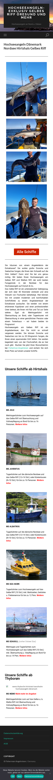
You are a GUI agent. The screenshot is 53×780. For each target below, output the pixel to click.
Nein (19, 776)
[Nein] (50, 773)
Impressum (8, 738)
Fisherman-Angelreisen (18, 348)
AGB (6, 743)
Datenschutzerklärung (13, 733)
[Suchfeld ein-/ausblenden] (47, 35)
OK (13, 776)
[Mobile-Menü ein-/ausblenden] (6, 35)
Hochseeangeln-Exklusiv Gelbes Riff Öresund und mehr (26, 12)
